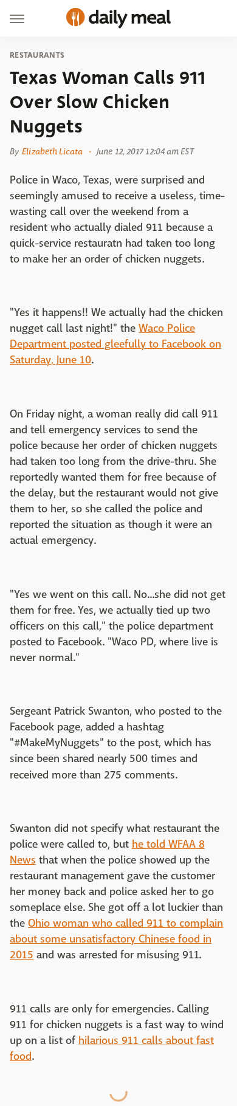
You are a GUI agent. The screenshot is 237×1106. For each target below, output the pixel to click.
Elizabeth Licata (52, 151)
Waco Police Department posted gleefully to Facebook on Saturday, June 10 (115, 344)
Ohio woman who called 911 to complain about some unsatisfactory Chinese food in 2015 (116, 939)
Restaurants (37, 55)
